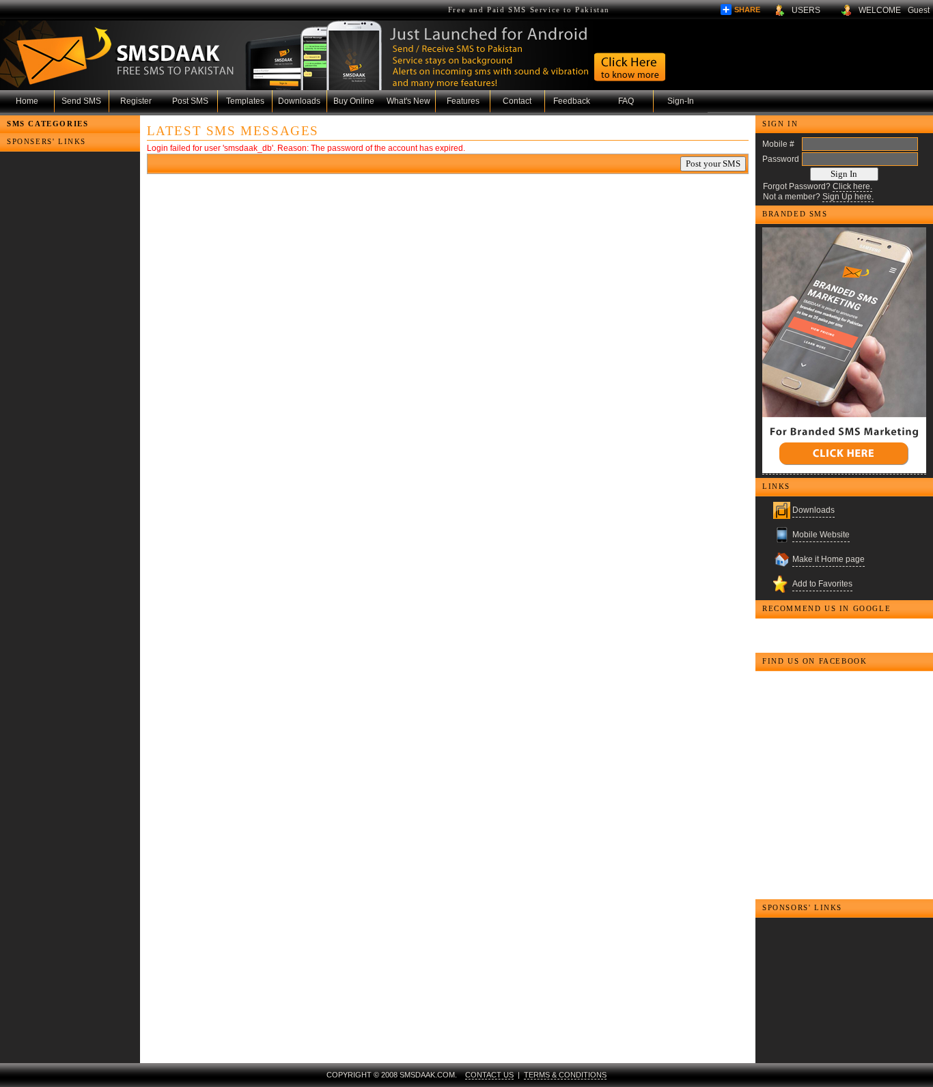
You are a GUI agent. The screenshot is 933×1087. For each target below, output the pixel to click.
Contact (517, 101)
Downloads (299, 101)
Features (463, 101)
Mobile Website (821, 534)
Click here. (852, 186)
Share (747, 9)
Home (27, 101)
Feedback (571, 101)
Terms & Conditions (565, 1075)
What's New (408, 101)
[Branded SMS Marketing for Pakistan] (844, 351)
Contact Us (489, 1075)
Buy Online (353, 101)
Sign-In (680, 101)
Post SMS (190, 101)
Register (136, 101)
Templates (245, 101)
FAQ (626, 101)
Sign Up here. (848, 197)
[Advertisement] (68, 206)
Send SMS (81, 101)
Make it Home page (828, 559)
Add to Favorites (822, 584)
